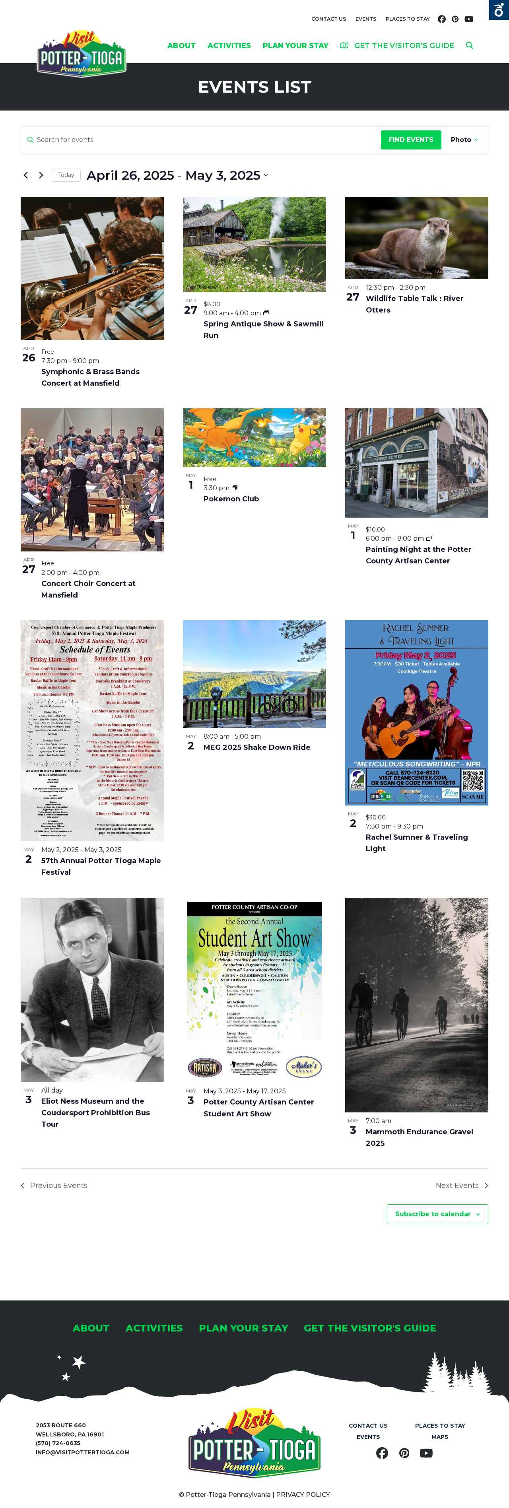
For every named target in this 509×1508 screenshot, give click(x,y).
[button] (469, 45)
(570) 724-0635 (58, 1443)
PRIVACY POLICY (303, 1494)
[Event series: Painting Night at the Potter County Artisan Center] (429, 538)
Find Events (411, 140)
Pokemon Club (231, 499)
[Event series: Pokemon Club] (234, 488)
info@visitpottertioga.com (83, 1452)
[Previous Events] (25, 175)
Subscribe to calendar (433, 1214)
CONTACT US (328, 19)
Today (66, 175)
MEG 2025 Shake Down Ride (257, 747)
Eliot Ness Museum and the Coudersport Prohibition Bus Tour (95, 1113)
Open (499, 10)
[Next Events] (41, 175)
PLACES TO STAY (408, 19)
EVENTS (366, 19)
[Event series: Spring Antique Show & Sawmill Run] (266, 313)
